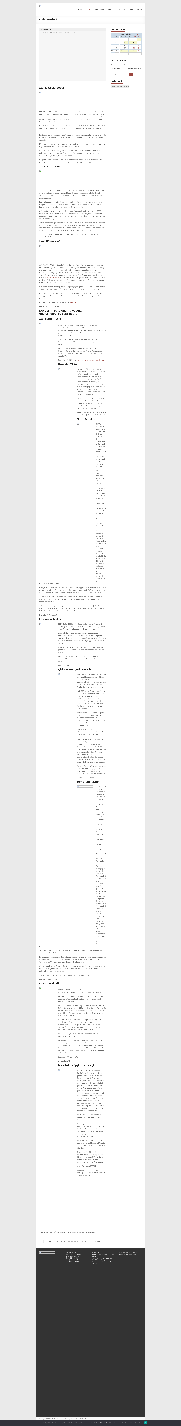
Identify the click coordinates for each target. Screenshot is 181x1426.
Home (80, 9)
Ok (146, 1423)
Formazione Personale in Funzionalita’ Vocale (66, 1241)
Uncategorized (90, 1232)
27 (126, 51)
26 (122, 51)
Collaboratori (81, 1232)
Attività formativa (114, 9)
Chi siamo (88, 9)
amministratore (47, 1232)
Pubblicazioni (128, 9)
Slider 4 (99, 1241)
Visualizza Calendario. (133, 68)
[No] (178, 1423)
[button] (115, 68)
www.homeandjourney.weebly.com (90, 360)
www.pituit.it (74, 302)
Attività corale (100, 9)
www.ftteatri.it (53, 278)
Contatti (139, 9)
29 (135, 51)
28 (131, 51)
